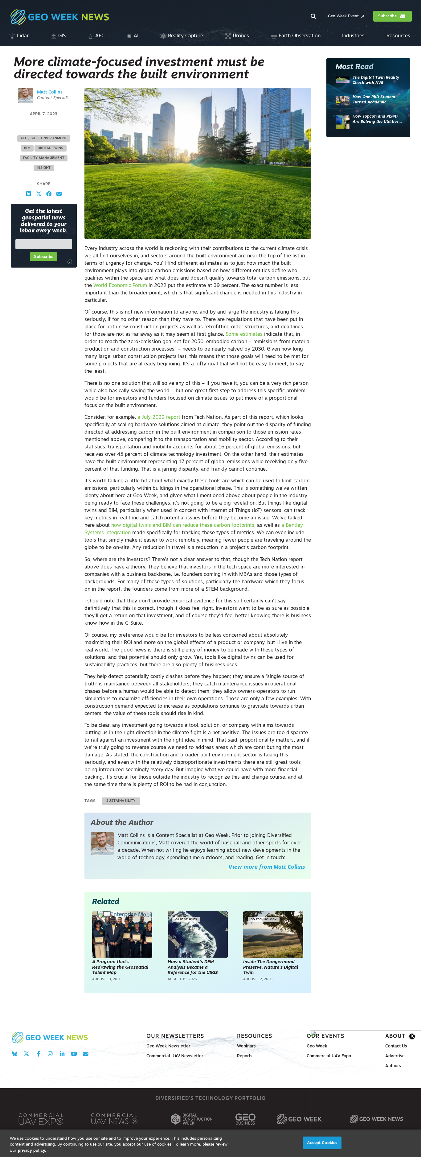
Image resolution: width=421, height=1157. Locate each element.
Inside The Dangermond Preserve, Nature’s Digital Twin (270, 967)
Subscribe (43, 256)
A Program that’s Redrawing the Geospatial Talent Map (120, 967)
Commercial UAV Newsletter (174, 1056)
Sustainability (121, 801)
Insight (44, 168)
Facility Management (43, 158)
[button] (28, 194)
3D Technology (263, 919)
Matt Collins (50, 92)
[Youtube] (73, 1053)
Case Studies (186, 919)
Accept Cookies (322, 1143)
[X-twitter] (26, 1053)
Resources (254, 1036)
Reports (244, 1056)
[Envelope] (85, 1053)
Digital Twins (50, 148)
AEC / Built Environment (43, 138)
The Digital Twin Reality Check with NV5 (376, 80)
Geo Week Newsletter (168, 1046)
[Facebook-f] (38, 1053)
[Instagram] (50, 1053)
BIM (27, 148)
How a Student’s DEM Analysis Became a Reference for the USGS (193, 967)
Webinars (246, 1046)
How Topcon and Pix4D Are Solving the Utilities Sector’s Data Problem (376, 119)
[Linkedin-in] (62, 1053)
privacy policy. (32, 1151)
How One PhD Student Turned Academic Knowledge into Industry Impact (376, 100)
